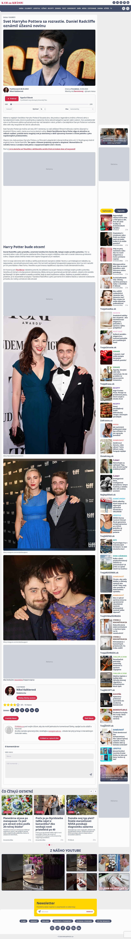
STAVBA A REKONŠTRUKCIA (120, 621)
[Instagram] (121, 2)
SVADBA (100, 8)
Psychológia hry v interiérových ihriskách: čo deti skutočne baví (120, 546)
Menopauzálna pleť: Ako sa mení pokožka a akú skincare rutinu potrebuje (120, 268)
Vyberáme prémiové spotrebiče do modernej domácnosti (118, 701)
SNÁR (79, 8)
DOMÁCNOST (118, 440)
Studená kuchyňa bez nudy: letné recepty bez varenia (120, 716)
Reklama (45, 921)
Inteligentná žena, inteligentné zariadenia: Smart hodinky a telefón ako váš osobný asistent (120, 485)
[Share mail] (37, 710)
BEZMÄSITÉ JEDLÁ (120, 710)
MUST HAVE (117, 331)
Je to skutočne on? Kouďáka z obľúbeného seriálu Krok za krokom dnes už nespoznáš (42, 149)
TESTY (64, 8)
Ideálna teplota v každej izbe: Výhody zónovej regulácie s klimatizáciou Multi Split (120, 681)
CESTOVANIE (92, 8)
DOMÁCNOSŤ (118, 576)
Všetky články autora (26, 698)
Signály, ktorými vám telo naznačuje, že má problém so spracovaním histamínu (120, 375)
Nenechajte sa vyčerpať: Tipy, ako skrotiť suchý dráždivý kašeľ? (120, 466)
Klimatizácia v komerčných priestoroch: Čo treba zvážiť (119, 645)
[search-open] (127, 8)
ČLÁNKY (116, 460)
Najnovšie (121, 211)
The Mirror (20, 270)
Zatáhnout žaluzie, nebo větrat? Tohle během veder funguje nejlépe (119, 447)
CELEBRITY (28, 8)
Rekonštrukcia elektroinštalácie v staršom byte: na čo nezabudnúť (120, 629)
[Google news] (73, 928)
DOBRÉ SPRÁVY (119, 499)
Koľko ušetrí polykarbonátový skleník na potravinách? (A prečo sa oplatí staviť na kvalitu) (120, 563)
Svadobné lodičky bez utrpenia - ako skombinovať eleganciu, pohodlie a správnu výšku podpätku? (120, 321)
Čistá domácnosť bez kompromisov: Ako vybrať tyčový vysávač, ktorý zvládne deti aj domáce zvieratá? (120, 738)
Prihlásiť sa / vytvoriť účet (49, 738)
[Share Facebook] (12, 710)
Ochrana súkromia (84, 921)
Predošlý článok (11, 718)
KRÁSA (21, 8)
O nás (23, 921)
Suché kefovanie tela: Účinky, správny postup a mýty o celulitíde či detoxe (120, 282)
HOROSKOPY (71, 8)
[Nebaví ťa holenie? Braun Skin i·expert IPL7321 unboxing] (82, 881)
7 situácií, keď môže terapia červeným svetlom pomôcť (119, 357)
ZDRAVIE (58, 8)
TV (111, 8)
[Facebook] (114, 2)
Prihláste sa (19, 726)
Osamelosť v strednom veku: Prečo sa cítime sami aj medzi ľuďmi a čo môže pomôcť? (119, 238)
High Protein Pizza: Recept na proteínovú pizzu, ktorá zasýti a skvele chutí (120, 395)
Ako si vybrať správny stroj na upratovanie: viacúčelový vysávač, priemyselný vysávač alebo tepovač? (119, 605)
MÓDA (84, 8)
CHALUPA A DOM (120, 657)
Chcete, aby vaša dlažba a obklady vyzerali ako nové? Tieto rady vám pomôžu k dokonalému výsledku (120, 585)
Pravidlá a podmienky (63, 921)
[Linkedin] (127, 2)
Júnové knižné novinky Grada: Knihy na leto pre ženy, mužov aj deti (120, 755)
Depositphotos (18, 680)
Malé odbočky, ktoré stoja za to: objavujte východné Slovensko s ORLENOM (120, 506)
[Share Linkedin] (32, 710)
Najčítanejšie (106, 211)
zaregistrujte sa (55, 731)
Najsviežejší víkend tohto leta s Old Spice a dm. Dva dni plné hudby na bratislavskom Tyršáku (120, 222)
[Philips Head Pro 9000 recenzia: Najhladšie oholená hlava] (114, 862)
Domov (5, 17)
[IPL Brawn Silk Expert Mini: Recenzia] (114, 881)
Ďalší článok (89, 718)
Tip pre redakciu (103, 921)
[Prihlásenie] (123, 8)
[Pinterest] (124, 2)
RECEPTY (51, 8)
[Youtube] (117, 2)
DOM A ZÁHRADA (120, 556)
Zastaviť (9, 109)
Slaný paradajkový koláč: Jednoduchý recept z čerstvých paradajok (120, 411)
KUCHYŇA (117, 694)
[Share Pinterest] (27, 710)
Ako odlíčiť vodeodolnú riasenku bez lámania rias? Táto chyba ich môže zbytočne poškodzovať (119, 297)
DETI (115, 540)
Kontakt (34, 921)
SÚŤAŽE (106, 8)
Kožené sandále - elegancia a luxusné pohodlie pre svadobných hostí (120, 338)
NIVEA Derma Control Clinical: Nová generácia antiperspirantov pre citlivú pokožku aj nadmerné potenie (120, 525)
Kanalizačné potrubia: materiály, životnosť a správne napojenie (118, 664)
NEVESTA (116, 313)
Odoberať (89, 912)
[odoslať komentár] (91, 774)
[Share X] (22, 710)
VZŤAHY (44, 8)
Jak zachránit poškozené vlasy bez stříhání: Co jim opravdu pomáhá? (119, 431)
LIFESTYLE (36, 8)
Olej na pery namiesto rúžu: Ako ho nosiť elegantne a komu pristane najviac (119, 254)
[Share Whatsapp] (17, 710)
